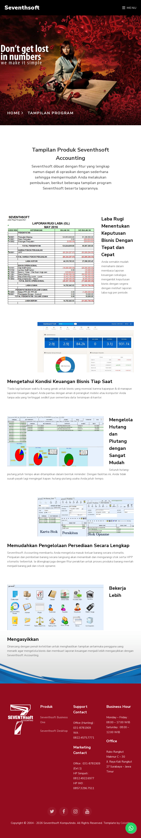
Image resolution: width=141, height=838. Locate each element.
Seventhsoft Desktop (54, 731)
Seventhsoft (21, 8)
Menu (131, 8)
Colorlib (125, 823)
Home (14, 113)
